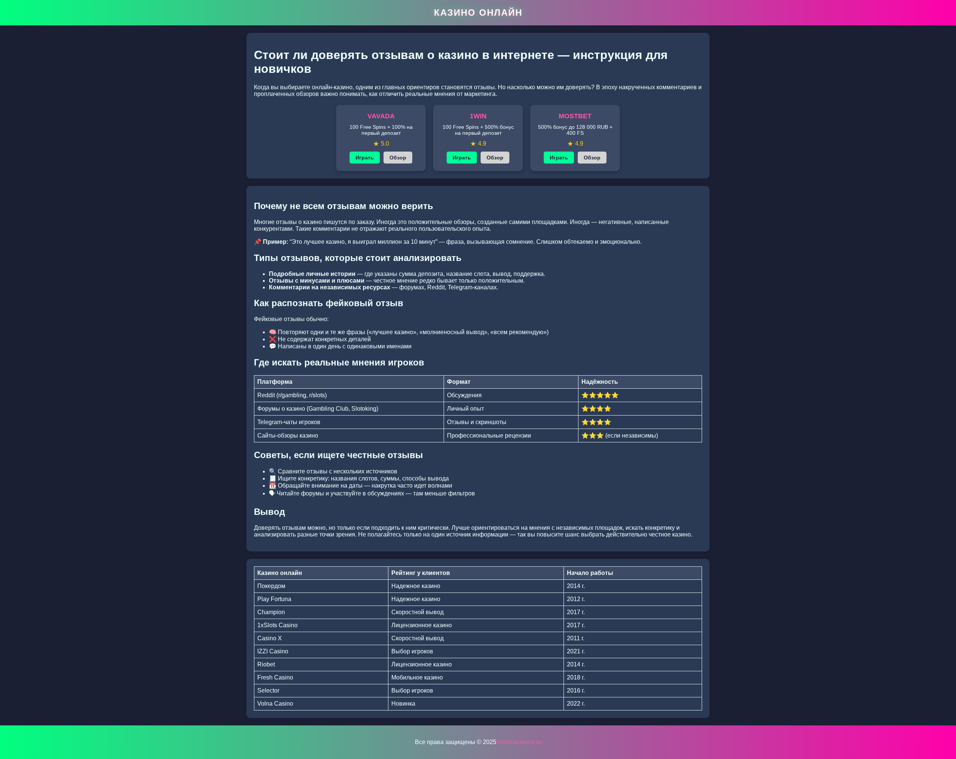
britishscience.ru (519, 742)
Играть (365, 158)
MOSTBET (575, 116)
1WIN (478, 116)
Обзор (397, 158)
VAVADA (381, 116)
